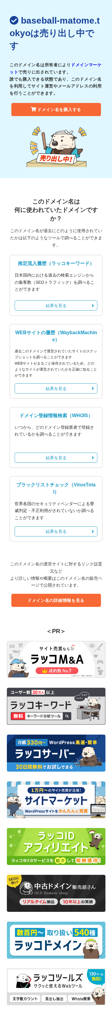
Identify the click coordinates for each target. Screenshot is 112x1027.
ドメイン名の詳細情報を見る (56, 600)
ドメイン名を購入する (59, 109)
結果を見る (56, 305)
